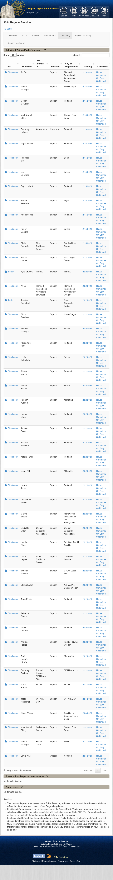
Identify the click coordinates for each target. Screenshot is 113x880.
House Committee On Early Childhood (101, 76)
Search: (77, 55)
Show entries (14, 54)
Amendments (50, 35)
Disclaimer (36, 861)
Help (28, 12)
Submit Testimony (16, 42)
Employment (63, 861)
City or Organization (71, 65)
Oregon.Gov (75, 861)
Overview (12, 35)
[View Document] (6, 72)
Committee (102, 66)
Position (55, 66)
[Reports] (104, 12)
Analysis (35, 35)
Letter (11, 271)
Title (8, 66)
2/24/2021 (87, 684)
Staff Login (35, 12)
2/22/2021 (87, 257)
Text (23, 35)
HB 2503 (8, 28)
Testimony (65, 35)
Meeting (88, 66)
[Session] (64, 12)
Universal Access (49, 861)
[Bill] (74, 12)
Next (105, 770)
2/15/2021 (87, 72)
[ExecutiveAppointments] (94, 12)
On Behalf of (40, 63)
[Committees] (84, 12)
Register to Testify (82, 35)
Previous (88, 770)
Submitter (27, 66)
